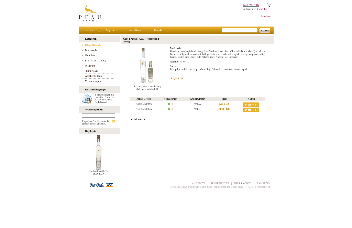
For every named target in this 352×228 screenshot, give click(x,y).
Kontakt (158, 30)
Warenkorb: (251, 5)
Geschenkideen (93, 75)
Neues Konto (135, 30)
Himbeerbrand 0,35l (98, 171)
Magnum (90, 65)
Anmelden (266, 16)
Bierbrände (91, 50)
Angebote (110, 30)
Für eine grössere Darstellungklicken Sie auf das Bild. (147, 87)
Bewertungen (219, 183)
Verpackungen (93, 80)
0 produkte (262, 9)
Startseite (89, 30)
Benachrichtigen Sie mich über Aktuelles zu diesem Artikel (104, 98)
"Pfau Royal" (92, 70)
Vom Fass (90, 55)
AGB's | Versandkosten (259, 186)
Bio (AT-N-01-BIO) (95, 60)
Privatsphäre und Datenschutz (228, 186)
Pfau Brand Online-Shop (200, 186)
